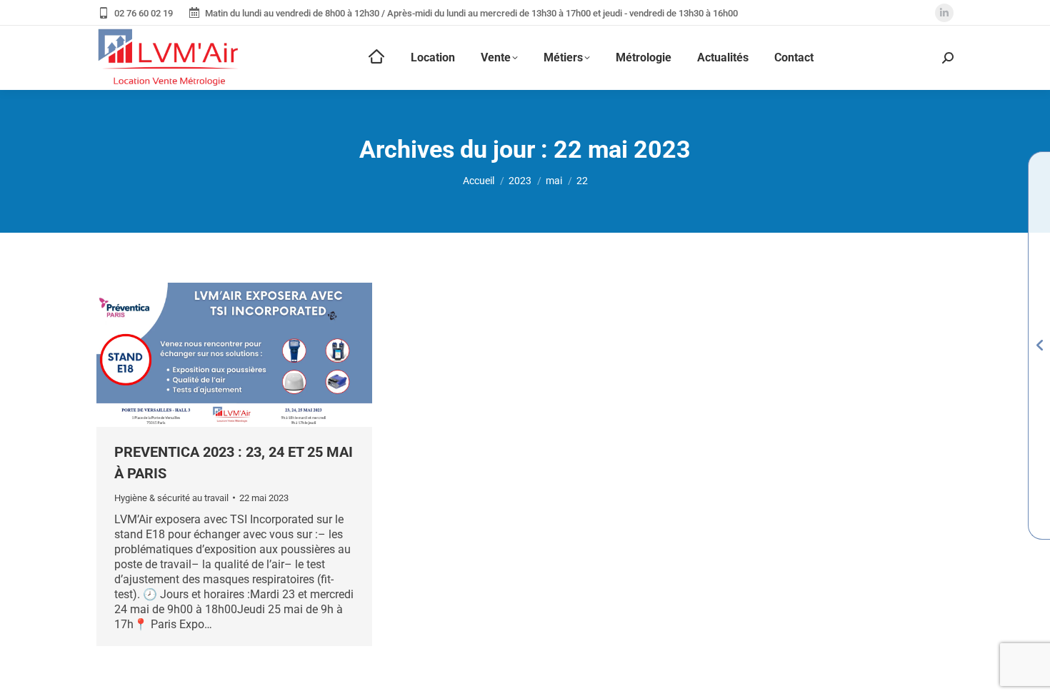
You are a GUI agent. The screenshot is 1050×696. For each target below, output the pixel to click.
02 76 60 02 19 (143, 13)
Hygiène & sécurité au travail (171, 498)
